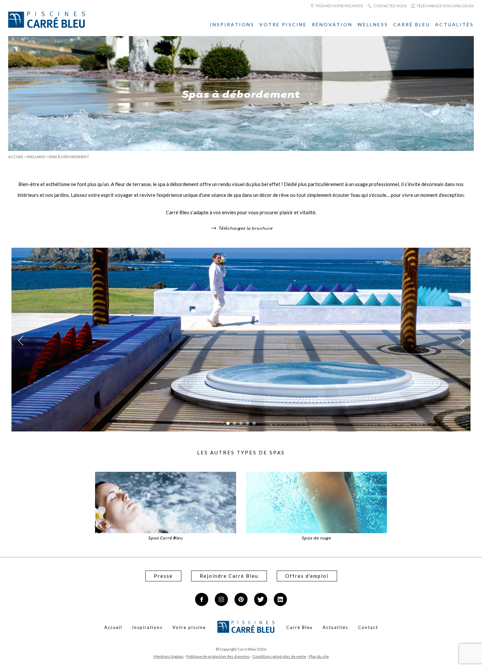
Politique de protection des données (218, 656)
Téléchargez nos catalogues (445, 6)
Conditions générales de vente (279, 656)
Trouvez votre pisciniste (338, 6)
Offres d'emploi (307, 576)
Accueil (16, 157)
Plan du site (319, 656)
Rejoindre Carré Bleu (229, 576)
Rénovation (332, 24)
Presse (163, 576)
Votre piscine (283, 24)
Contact (368, 627)
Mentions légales (168, 656)
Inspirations (232, 24)
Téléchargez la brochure (245, 228)
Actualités (454, 24)
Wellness (372, 24)
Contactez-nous (390, 6)
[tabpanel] (241, 340)
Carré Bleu (411, 24)
